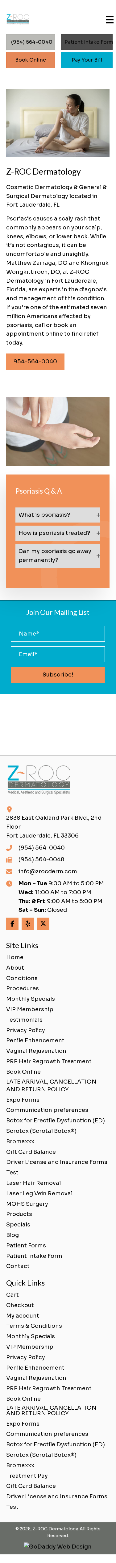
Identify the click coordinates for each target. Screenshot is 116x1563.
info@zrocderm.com (48, 871)
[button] (57, 515)
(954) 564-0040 (42, 847)
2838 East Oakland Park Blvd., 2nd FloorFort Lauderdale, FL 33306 (54, 826)
